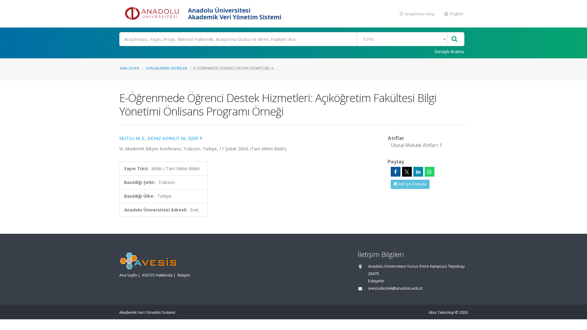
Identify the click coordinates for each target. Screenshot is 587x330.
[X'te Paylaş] (407, 172)
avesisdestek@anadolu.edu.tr (395, 288)
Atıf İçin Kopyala (412, 184)
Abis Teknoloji (441, 312)
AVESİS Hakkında (157, 275)
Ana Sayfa (129, 68)
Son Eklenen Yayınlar (166, 68)
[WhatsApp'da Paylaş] (429, 172)
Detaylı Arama (449, 51)
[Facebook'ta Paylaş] (396, 172)
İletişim (183, 275)
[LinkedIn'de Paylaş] (418, 172)
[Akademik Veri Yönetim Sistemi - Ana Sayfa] (152, 14)
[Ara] (454, 39)
